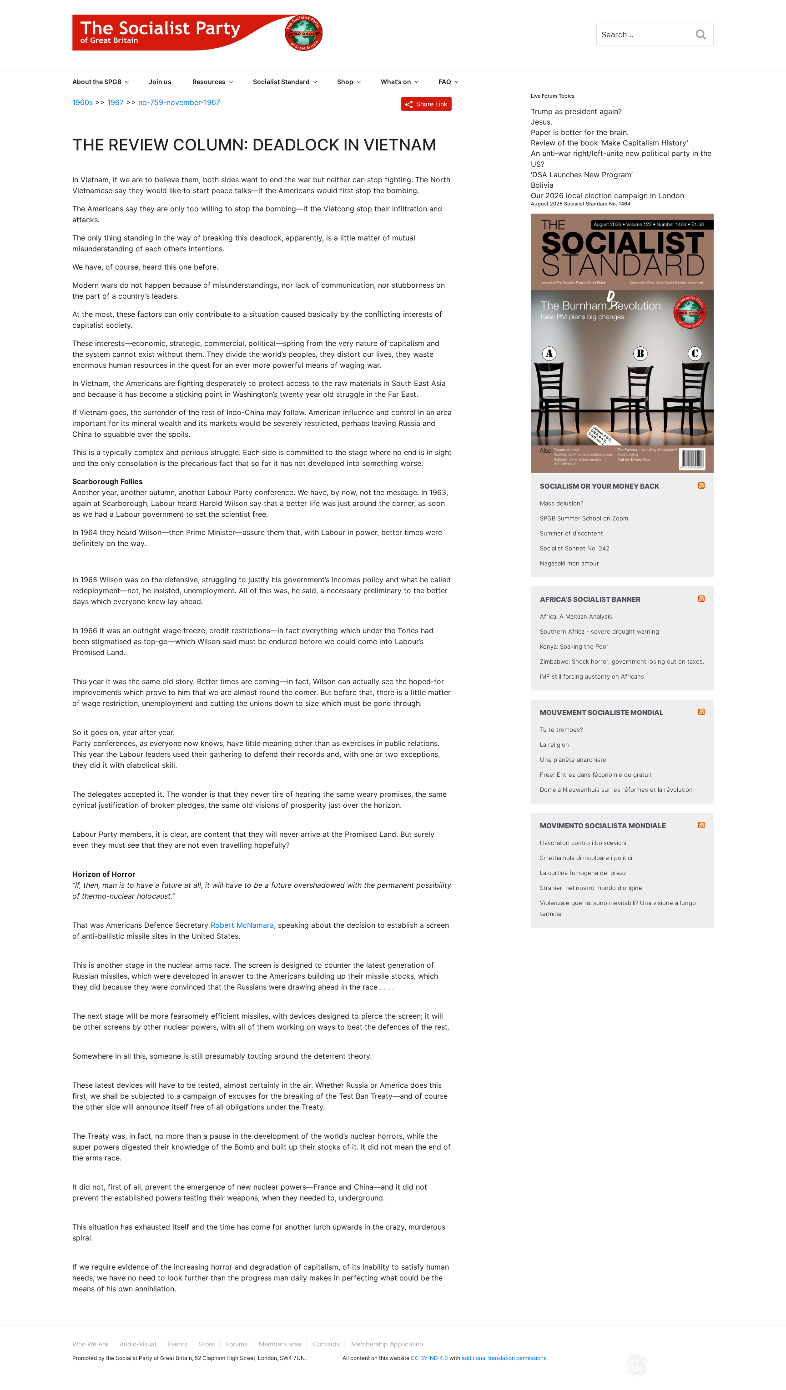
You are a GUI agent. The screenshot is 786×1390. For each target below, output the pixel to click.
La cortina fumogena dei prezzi (584, 872)
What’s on (396, 81)
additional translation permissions (504, 1358)
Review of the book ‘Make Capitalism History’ (609, 142)
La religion (554, 744)
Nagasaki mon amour (569, 563)
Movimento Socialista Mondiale (603, 825)
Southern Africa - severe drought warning (599, 631)
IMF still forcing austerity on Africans (592, 676)
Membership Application (387, 1344)
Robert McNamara (242, 925)
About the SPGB (96, 81)
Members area (280, 1344)
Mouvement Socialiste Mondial (602, 712)
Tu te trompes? (561, 729)
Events (177, 1344)
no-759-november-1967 (179, 102)
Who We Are (90, 1344)
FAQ (444, 81)
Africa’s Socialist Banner (590, 599)
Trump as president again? (576, 111)
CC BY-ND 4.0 (429, 1358)
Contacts (326, 1344)
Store (207, 1344)
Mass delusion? (561, 503)
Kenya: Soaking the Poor (574, 646)
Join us (160, 81)
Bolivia (542, 185)
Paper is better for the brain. (580, 132)
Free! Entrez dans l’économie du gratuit (596, 774)
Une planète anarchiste (573, 759)
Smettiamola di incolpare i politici (586, 857)
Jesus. (541, 121)
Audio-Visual (138, 1344)
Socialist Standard (281, 81)
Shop (345, 81)
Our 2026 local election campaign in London (607, 195)
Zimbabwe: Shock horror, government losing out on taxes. (622, 661)
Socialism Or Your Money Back (600, 486)
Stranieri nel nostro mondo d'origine (591, 887)
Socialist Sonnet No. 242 (575, 548)
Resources (209, 81)
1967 (115, 102)
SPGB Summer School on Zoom (584, 518)
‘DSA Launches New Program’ (582, 174)
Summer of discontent (571, 533)
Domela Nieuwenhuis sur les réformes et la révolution (616, 789)
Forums (236, 1344)
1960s (82, 102)
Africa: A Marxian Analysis (576, 616)
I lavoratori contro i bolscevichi (583, 842)
